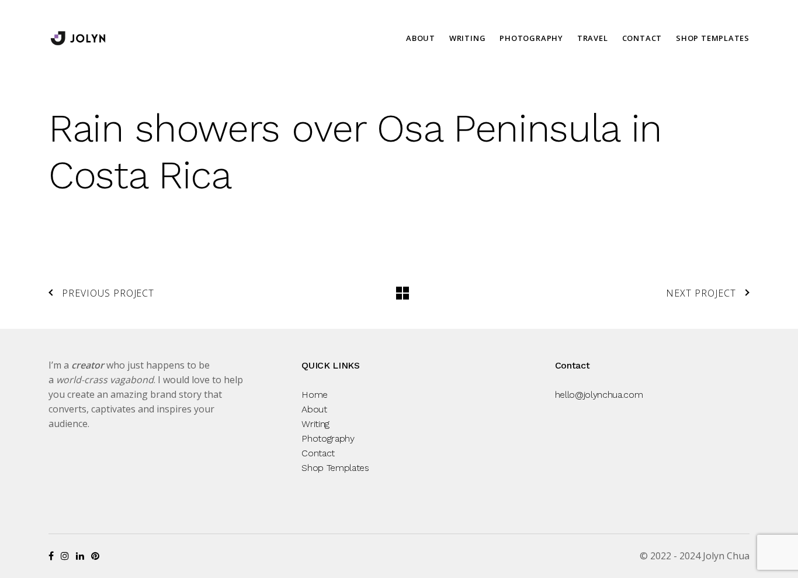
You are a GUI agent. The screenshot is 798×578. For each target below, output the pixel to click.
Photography (531, 38)
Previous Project (108, 293)
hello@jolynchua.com (599, 394)
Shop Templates (713, 38)
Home (314, 394)
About (420, 38)
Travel (592, 38)
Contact (642, 38)
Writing (467, 38)
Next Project (701, 293)
